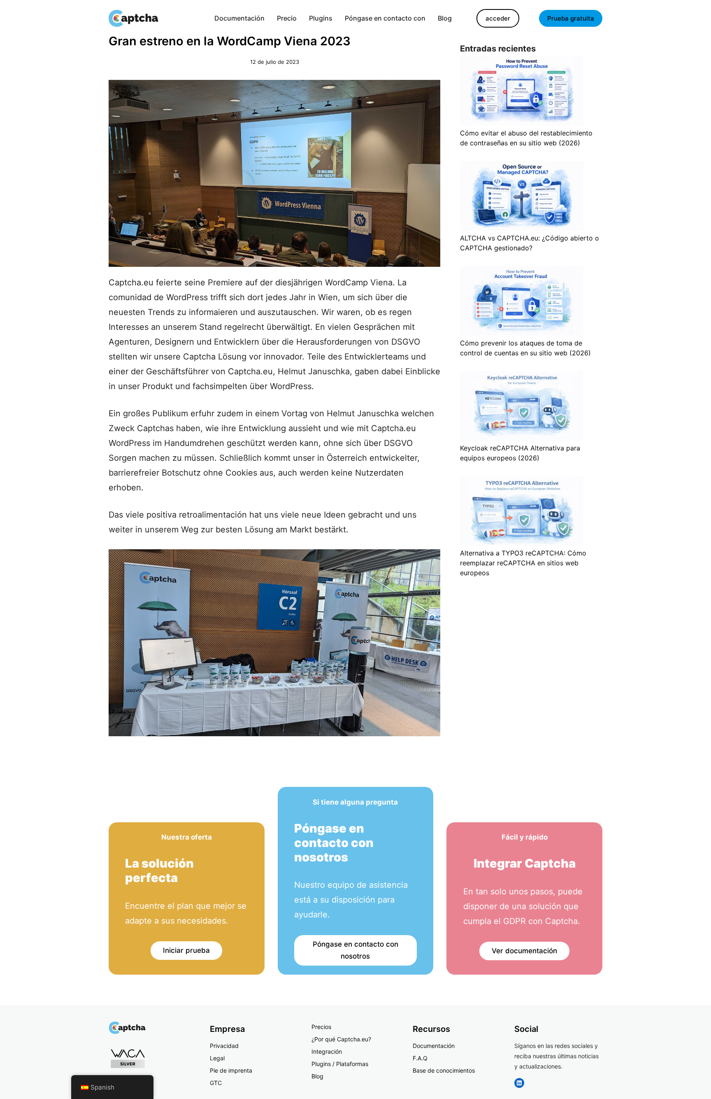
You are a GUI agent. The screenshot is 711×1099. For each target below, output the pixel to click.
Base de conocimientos (444, 1070)
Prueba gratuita (570, 18)
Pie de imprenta (231, 1070)
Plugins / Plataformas (339, 1063)
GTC (216, 1082)
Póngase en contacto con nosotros (355, 950)
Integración (326, 1051)
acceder (498, 18)
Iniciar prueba (186, 950)
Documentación (434, 1045)
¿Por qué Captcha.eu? (341, 1039)
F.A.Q (420, 1058)
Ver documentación (524, 951)
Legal (217, 1058)
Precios (321, 1026)
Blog (317, 1076)
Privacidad (224, 1045)
